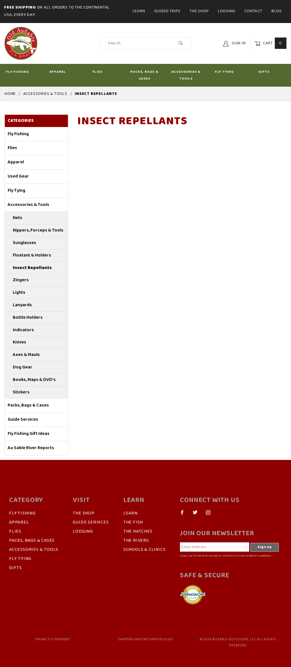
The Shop (199, 11)
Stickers (21, 392)
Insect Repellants (32, 268)
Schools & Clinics (144, 549)
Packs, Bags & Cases (144, 75)
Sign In (238, 43)
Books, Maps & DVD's (34, 379)
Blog (276, 11)
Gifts (263, 72)
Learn (139, 11)
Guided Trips (167, 11)
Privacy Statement (53, 639)
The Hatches (138, 531)
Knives (19, 342)
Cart (272, 43)
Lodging (227, 11)
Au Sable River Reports (31, 448)
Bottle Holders (28, 317)
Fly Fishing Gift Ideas (28, 433)
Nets (17, 218)
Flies (97, 72)
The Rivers (136, 540)
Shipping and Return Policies (145, 639)
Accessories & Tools (186, 75)
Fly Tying (224, 72)
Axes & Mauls (26, 354)
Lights (19, 292)
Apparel (57, 72)
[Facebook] (184, 514)
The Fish (133, 522)
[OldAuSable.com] (21, 43)
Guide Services (23, 419)
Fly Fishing (17, 72)
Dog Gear (22, 367)
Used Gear (18, 176)
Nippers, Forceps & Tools (38, 230)
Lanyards (22, 305)
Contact (253, 11)
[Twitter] (197, 514)
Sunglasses (24, 243)
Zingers (21, 280)
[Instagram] (210, 514)
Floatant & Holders (32, 255)
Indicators (23, 330)
